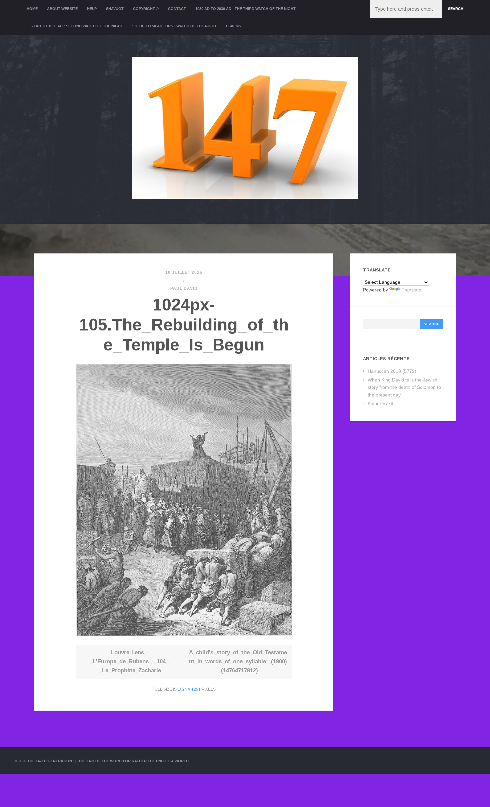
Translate (411, 289)
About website (62, 9)
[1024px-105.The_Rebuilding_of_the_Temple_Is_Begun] (184, 634)
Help (92, 9)
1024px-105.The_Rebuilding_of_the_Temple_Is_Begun (184, 324)
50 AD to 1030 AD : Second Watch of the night (77, 26)
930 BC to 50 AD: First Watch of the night (174, 26)
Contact (177, 9)
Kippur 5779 (380, 403)
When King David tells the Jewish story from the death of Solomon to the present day (404, 387)
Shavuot (115, 9)
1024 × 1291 (189, 689)
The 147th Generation (49, 761)
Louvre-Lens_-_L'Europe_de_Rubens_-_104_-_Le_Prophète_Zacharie (130, 661)
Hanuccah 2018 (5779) (392, 371)
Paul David (184, 288)
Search (455, 9)
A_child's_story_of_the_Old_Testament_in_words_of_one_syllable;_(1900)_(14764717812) (238, 661)
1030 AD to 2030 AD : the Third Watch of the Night (245, 9)
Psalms (233, 26)
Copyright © (146, 9)
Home (32, 9)
